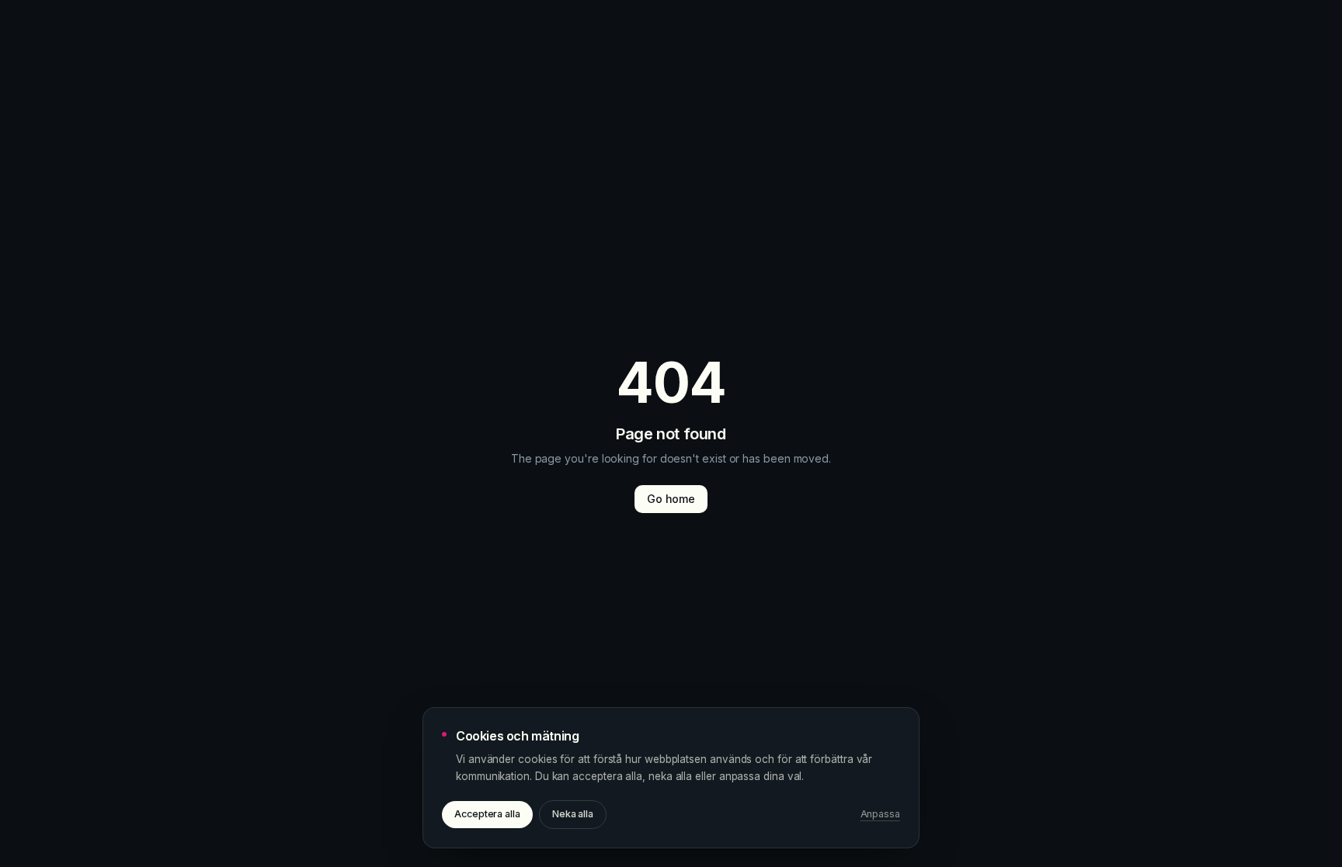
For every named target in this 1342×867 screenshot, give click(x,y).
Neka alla (572, 814)
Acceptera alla (487, 814)
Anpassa (880, 814)
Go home (671, 498)
